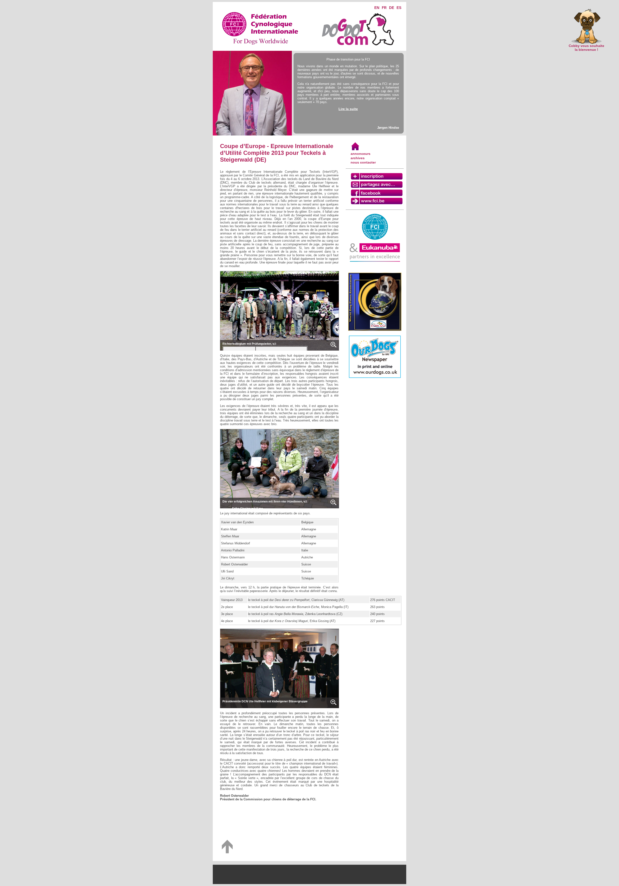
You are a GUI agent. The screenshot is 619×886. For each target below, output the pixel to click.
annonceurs (360, 154)
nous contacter (363, 162)
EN (376, 8)
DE (391, 8)
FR (384, 8)
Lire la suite (348, 109)
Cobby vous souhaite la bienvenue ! (586, 48)
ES (399, 8)
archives (358, 158)
